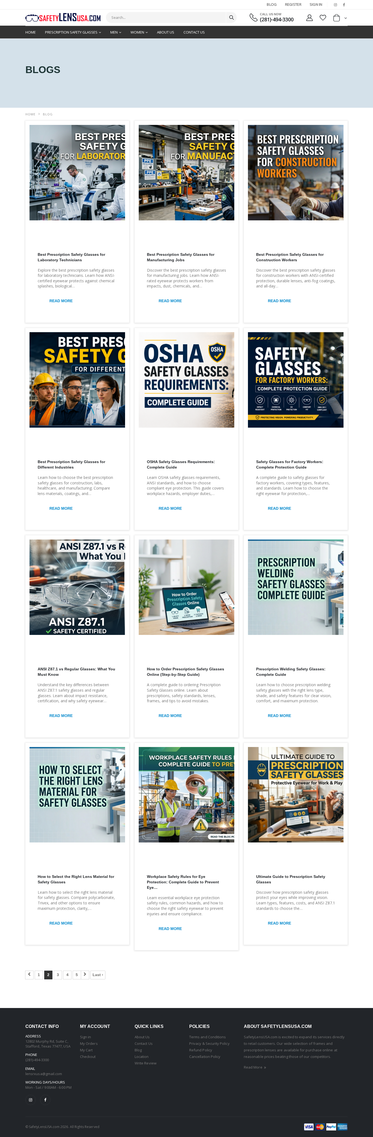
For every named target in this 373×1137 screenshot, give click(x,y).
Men (114, 32)
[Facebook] (45, 1100)
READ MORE (61, 301)
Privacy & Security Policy (209, 1043)
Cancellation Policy (204, 1056)
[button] (340, 19)
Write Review (145, 1063)
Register (293, 4)
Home (30, 32)
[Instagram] (30, 1100)
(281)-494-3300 (277, 19)
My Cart (86, 1050)
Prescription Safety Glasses (71, 32)
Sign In (316, 4)
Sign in (85, 1036)
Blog (272, 4)
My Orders (89, 1043)
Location (142, 1056)
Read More (253, 1067)
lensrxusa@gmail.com (43, 1073)
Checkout (88, 1056)
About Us (165, 32)
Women (137, 32)
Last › (98, 975)
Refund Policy (200, 1050)
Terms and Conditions (207, 1036)
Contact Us (194, 32)
